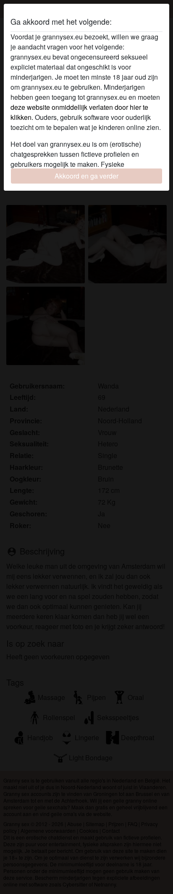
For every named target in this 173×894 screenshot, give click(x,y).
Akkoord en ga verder (86, 176)
